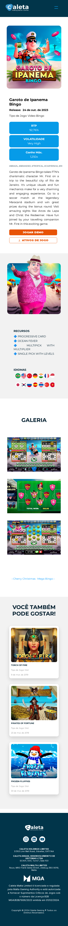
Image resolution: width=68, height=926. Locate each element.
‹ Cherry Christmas (24, 578)
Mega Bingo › (45, 578)
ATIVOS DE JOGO (35, 240)
